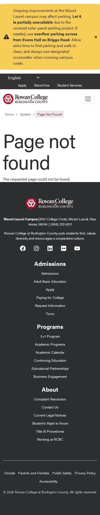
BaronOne (42, 85)
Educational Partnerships (50, 368)
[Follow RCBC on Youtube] (77, 249)
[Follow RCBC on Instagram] (36, 249)
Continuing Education (50, 360)
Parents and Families (33, 472)
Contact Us (50, 407)
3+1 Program (50, 336)
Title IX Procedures (50, 431)
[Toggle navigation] (88, 99)
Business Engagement (50, 376)
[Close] (96, 36)
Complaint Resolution (50, 399)
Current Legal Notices (50, 415)
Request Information (50, 305)
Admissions (50, 273)
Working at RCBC (50, 439)
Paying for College (50, 297)
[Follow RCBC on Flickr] (64, 249)
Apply (22, 85)
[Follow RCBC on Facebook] (23, 249)
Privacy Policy (85, 472)
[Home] (25, 97)
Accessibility (48, 481)
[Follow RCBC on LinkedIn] (50, 249)
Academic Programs (50, 344)
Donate (9, 472)
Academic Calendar (50, 352)
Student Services (69, 85)
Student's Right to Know (50, 423)
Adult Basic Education (50, 281)
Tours (50, 313)
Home (9, 114)
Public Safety (62, 472)
